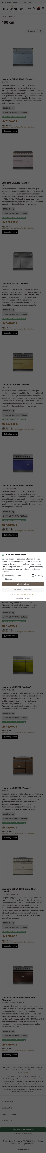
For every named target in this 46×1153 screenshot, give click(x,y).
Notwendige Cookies (13, 576)
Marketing (39, 576)
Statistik (8, 579)
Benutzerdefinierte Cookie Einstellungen (23, 594)
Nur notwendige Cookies (23, 590)
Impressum (27, 598)
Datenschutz (19, 598)
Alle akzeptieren (23, 584)
